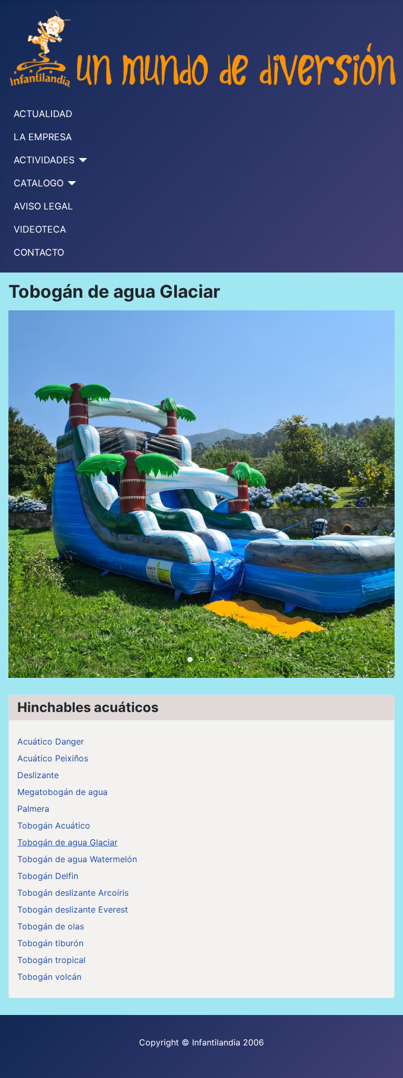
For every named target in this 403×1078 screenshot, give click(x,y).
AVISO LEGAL (43, 206)
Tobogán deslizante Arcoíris (73, 892)
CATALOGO (38, 183)
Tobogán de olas (50, 926)
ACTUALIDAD (43, 113)
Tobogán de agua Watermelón (77, 859)
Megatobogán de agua (62, 792)
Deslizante (38, 775)
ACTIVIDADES (44, 159)
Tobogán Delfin (47, 876)
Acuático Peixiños (52, 758)
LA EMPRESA (43, 136)
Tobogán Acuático (53, 825)
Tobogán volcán (49, 976)
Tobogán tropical (51, 960)
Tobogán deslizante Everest (72, 909)
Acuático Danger (50, 741)
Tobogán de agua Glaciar (67, 842)
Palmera (33, 808)
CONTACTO (39, 252)
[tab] (190, 659)
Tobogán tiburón (50, 943)
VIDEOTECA (40, 229)
